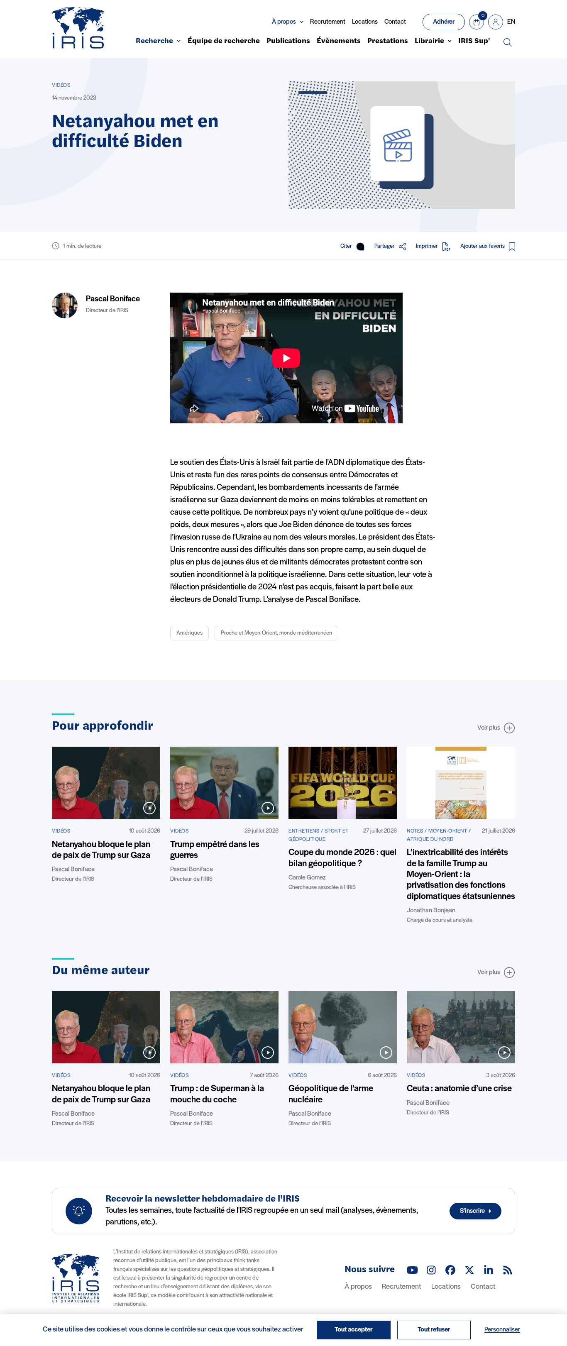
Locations (365, 22)
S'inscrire (472, 1211)
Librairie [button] (429, 41)
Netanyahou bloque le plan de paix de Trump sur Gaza (101, 850)
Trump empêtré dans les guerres (214, 850)
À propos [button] (284, 22)
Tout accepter (354, 1329)
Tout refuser (434, 1329)
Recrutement (327, 22)
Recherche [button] (154, 41)
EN (511, 22)
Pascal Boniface (113, 299)
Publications (288, 41)
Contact (395, 22)
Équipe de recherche (224, 41)
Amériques (189, 633)
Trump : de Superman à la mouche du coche (217, 1094)
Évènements (339, 41)
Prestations (387, 41)
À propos (358, 1287)
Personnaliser (502, 1329)
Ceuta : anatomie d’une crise (459, 1089)
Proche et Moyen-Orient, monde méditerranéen (276, 633)
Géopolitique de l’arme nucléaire (330, 1094)
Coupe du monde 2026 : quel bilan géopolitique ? (342, 858)
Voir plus (488, 728)
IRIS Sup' (474, 41)
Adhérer (444, 22)
